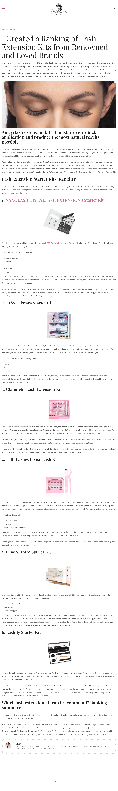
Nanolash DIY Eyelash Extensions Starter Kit (58, 243)
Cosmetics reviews (9, 30)
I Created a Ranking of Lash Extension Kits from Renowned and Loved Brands (55, 46)
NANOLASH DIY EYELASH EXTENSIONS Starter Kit (55, 200)
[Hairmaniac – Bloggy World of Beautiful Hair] (59, 9)
